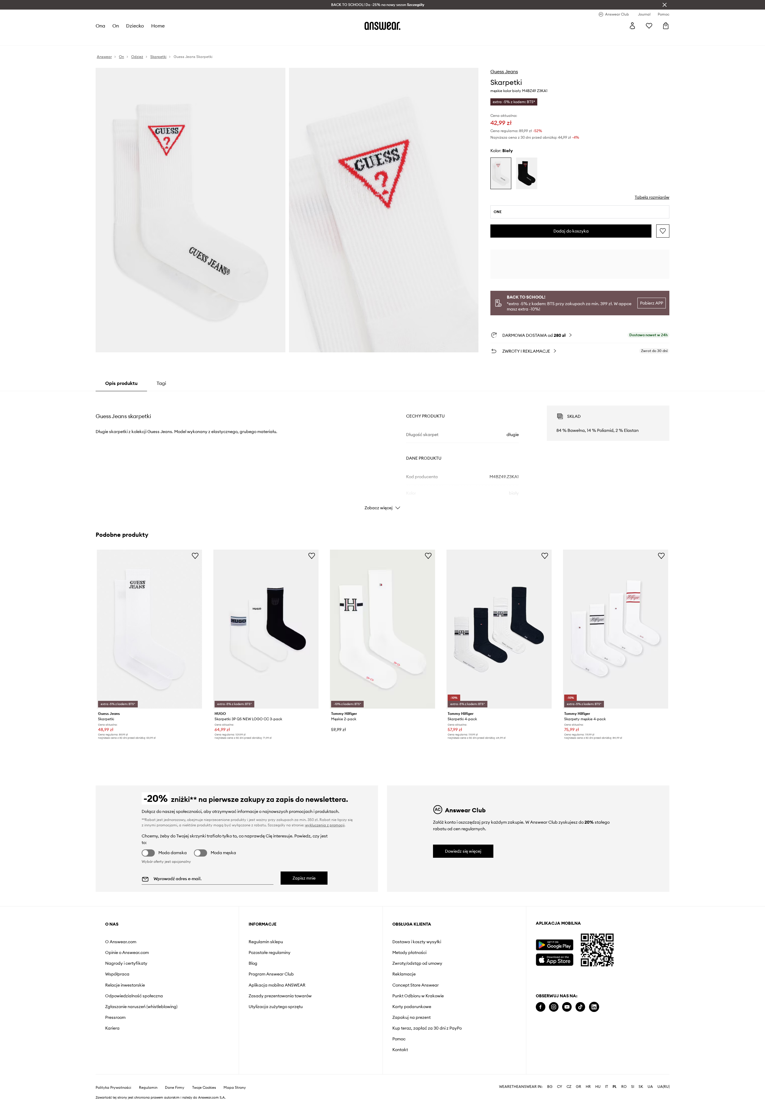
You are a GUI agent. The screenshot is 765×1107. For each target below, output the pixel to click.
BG (550, 1087)
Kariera (112, 1028)
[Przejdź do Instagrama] (554, 1007)
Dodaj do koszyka (571, 231)
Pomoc (399, 1039)
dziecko (135, 26)
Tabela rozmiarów (652, 197)
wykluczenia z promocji (325, 825)
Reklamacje (404, 974)
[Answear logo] (382, 25)
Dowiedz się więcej (463, 851)
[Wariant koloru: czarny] (526, 173)
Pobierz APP (651, 303)
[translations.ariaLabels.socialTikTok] (580, 1007)
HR (588, 1087)
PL (615, 1087)
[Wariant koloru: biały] (500, 173)
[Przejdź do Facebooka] (540, 1007)
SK (641, 1087)
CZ (569, 1087)
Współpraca (117, 974)
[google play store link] (554, 944)
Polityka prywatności (113, 1087)
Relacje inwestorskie (125, 985)
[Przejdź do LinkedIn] (594, 1007)
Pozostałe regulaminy (269, 952)
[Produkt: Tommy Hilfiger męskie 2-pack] (382, 629)
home (158, 26)
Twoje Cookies (204, 1087)
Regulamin (148, 1087)
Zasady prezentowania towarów (280, 996)
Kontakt (400, 1049)
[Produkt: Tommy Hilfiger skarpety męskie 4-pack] (615, 629)
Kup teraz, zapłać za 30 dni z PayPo (427, 1028)
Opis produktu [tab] (121, 383)
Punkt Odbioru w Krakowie (418, 996)
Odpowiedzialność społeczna (134, 996)
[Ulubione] (649, 25)
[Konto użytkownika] (632, 25)
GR (578, 1087)
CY (559, 1087)
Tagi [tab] (161, 383)
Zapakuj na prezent (411, 1017)
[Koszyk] (665, 25)
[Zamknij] (664, 5)
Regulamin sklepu (266, 941)
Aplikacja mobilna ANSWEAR (277, 985)
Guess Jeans (504, 71)
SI (632, 1087)
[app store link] (554, 958)
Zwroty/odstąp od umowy (417, 963)
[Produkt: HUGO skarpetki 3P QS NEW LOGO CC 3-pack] (266, 629)
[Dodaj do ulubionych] (662, 231)
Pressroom (115, 1017)
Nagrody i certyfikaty (126, 963)
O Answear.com (120, 941)
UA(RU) (663, 1087)
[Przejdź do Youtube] (567, 1007)
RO (624, 1087)
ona (100, 26)
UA (650, 1087)
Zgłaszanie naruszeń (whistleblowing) (141, 1006)
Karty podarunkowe (411, 1006)
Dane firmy (174, 1087)
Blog (253, 963)
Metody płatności (409, 952)
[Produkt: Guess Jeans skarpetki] (149, 629)
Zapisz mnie (304, 878)
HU (598, 1087)
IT (606, 1087)
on (115, 26)
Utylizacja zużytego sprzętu (276, 1006)
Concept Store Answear (415, 985)
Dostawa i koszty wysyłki (416, 941)
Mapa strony (235, 1087)
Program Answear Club (271, 974)
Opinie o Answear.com (127, 952)
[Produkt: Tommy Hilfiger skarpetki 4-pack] (499, 629)
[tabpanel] (382, 452)
